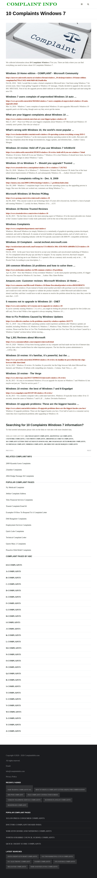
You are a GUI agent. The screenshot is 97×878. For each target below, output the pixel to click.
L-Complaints (13, 642)
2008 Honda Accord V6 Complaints (59, 439)
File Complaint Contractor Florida (43, 795)
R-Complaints (13, 680)
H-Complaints (13, 616)
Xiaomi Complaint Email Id (16, 506)
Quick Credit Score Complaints (23, 844)
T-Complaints (13, 693)
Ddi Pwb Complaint (15, 795)
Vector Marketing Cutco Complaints (57, 856)
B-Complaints (13, 578)
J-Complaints (13, 629)
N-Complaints (13, 654)
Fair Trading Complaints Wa (19, 790)
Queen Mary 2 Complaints (16, 544)
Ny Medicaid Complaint (15, 487)
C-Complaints (13, 584)
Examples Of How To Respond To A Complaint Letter (26, 512)
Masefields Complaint (17, 805)
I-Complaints (13, 622)
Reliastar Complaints (17, 867)
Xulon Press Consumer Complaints (25, 818)
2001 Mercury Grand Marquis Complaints (61, 444)
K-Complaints (13, 635)
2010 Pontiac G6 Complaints (61, 436)
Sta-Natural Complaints (65, 861)
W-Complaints (13, 712)
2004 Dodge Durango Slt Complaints (20, 476)
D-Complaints (13, 590)
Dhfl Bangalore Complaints (16, 519)
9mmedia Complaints (34, 444)
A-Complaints (13, 571)
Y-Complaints (13, 725)
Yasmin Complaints (42, 861)
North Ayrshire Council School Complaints (30, 837)
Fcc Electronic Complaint (19, 861)
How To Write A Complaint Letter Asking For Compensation (60, 790)
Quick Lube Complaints (15, 531)
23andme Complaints (14, 470)
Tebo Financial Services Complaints (19, 500)
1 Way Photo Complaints (35, 439)
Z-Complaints (13, 731)
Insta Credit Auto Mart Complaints (22, 856)
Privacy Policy (11, 777)
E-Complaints (13, 597)
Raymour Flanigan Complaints (58, 800)
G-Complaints (13, 610)
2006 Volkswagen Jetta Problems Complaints (67, 441)
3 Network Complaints (15, 439)
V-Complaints (13, 705)
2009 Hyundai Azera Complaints (18, 463)
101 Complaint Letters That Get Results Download (27, 441)
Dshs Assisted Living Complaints (44, 867)
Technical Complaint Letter (16, 537)
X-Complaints (13, 718)
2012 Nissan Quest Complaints (37, 436)
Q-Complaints (13, 674)
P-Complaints (13, 667)
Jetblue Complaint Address (16, 494)
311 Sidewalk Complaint (15, 444)
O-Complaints (13, 661)
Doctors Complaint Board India (23, 825)
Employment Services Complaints (18, 525)
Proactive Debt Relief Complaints (18, 550)
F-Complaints (13, 603)
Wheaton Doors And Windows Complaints (29, 831)
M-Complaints (13, 648)
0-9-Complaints (14, 565)
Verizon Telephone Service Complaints (24, 800)
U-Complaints (13, 699)
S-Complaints (13, 686)
